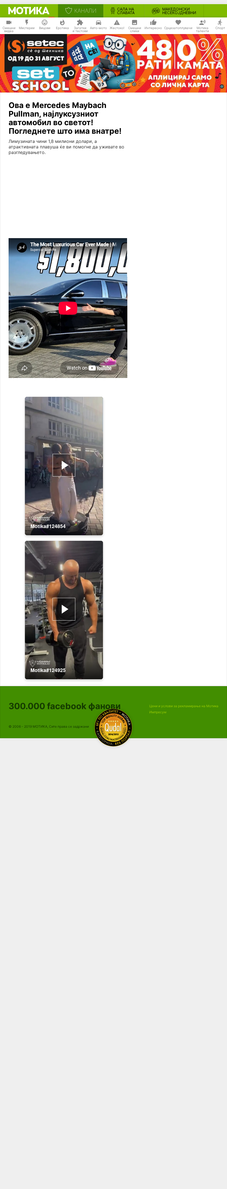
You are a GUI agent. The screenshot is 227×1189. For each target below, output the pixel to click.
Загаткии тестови (80, 29)
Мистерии (27, 28)
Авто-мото (98, 28)
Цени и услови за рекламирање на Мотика (183, 706)
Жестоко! (117, 28)
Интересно (153, 28)
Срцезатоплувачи (178, 28)
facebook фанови (65, 706)
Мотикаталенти (202, 29)
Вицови (44, 28)
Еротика (62, 28)
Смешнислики (134, 29)
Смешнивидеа (9, 29)
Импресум (157, 712)
